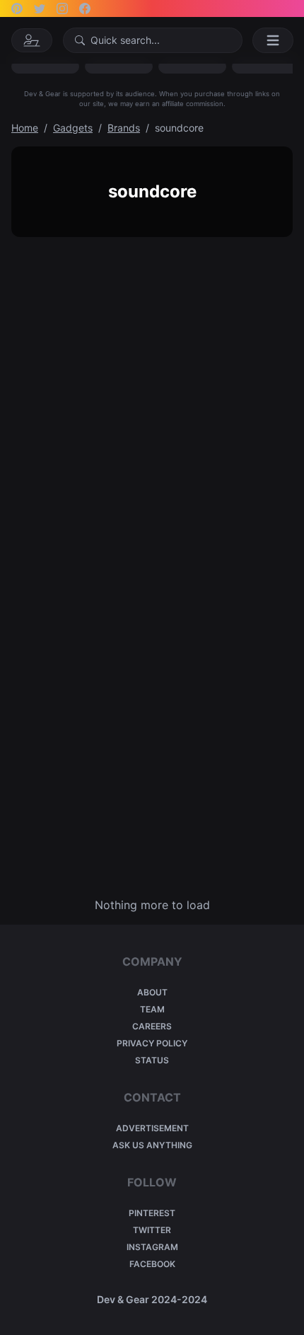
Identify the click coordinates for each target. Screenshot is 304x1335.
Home (24, 128)
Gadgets (73, 128)
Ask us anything (152, 1145)
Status (152, 1060)
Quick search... (125, 40)
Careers (152, 1026)
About (152, 992)
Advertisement (152, 1128)
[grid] (152, 566)
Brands (123, 128)
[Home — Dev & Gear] (32, 40)
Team (152, 1009)
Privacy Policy (152, 1043)
